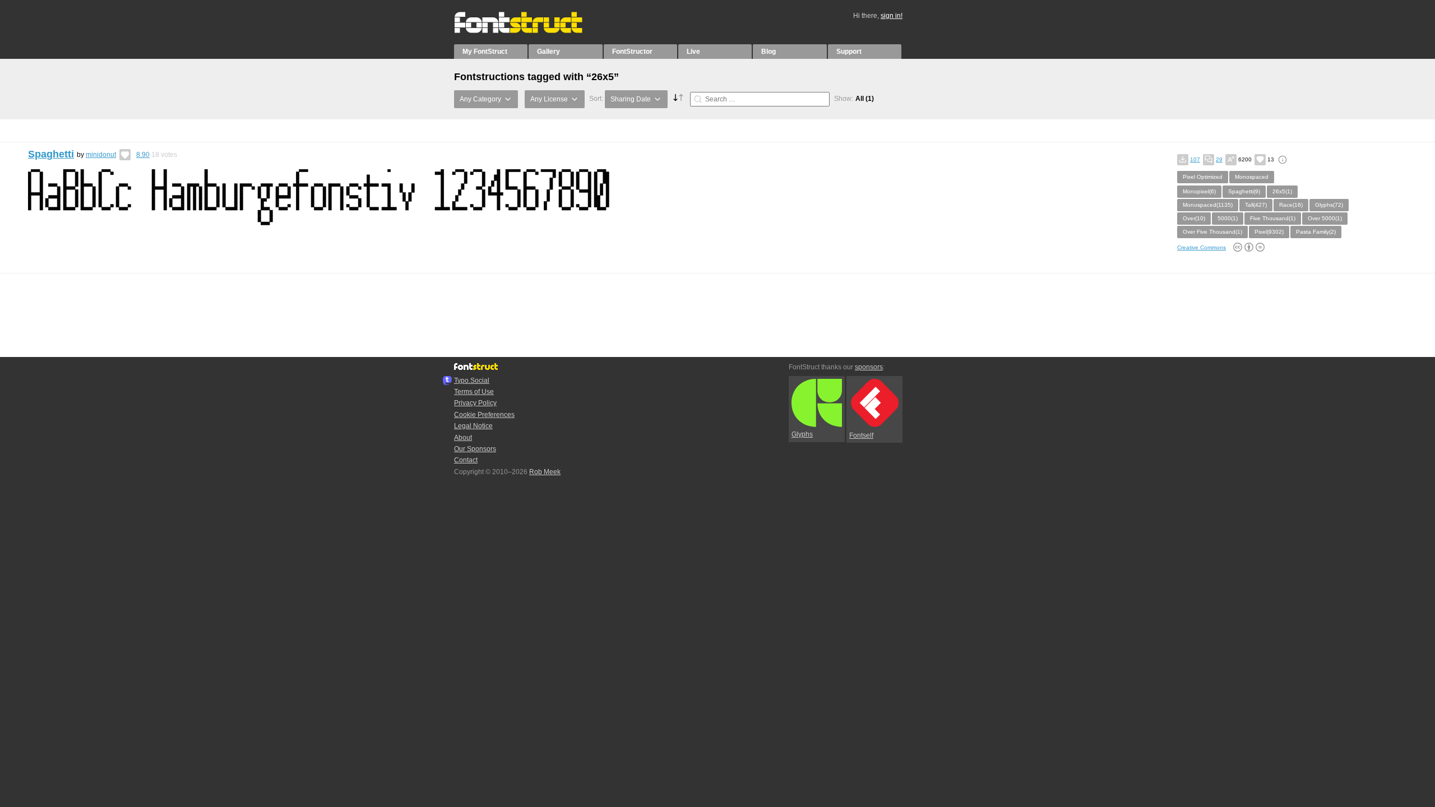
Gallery (548, 51)
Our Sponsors (475, 449)
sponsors (869, 367)
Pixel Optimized (1203, 177)
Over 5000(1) (1325, 218)
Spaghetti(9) (1244, 191)
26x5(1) (1282, 191)
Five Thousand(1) (1272, 218)
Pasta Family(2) (1316, 232)
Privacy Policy (475, 403)
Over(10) (1194, 218)
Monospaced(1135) (1208, 205)
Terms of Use (474, 392)
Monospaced (1252, 177)
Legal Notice (473, 426)
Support (849, 51)
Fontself (861, 435)
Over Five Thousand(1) (1212, 232)
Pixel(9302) (1269, 232)
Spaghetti (51, 154)
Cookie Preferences (484, 415)
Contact (466, 460)
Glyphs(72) (1329, 205)
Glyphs (802, 434)
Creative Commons (1201, 247)
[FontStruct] (530, 31)
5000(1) (1228, 218)
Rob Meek (545, 472)
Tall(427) (1256, 205)
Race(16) (1291, 205)
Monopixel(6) (1199, 191)
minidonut (101, 155)
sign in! (891, 16)
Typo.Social (471, 380)
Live (693, 51)
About (463, 438)
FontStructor (632, 51)
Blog (768, 51)
